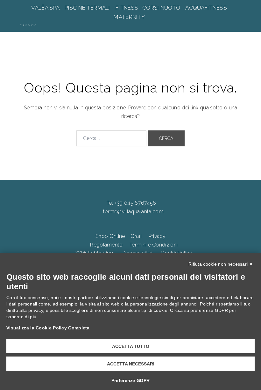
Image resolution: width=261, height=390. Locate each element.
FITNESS (127, 7)
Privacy (157, 236)
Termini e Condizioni (154, 245)
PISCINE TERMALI (87, 7)
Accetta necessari (130, 363)
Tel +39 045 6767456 (131, 203)
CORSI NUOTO (161, 7)
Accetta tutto (130, 346)
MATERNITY (130, 17)
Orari (136, 236)
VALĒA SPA (45, 7)
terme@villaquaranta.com (133, 212)
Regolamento (106, 245)
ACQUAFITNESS (206, 7)
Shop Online (110, 236)
